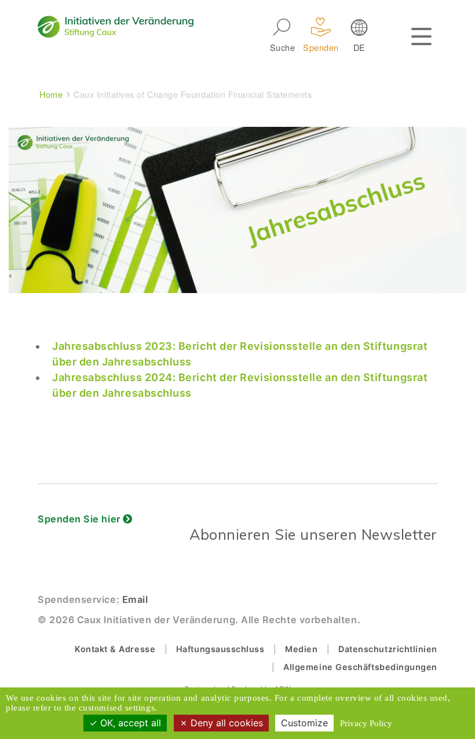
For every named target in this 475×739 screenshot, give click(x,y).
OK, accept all (129, 723)
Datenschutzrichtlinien (387, 649)
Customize (304, 723)
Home (51, 94)
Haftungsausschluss (220, 649)
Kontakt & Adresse (115, 649)
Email (135, 599)
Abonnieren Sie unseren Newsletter (313, 534)
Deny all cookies (225, 723)
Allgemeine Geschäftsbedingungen (360, 667)
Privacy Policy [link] (366, 723)
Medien (301, 649)
